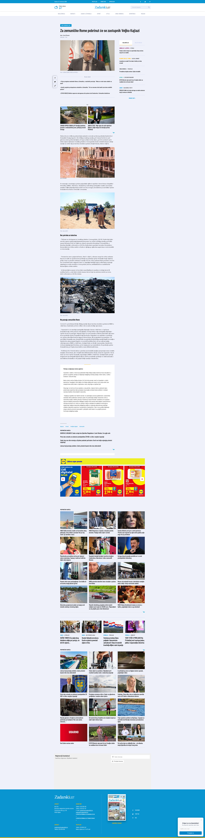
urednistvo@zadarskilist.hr (61, 827)
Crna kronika (119, 14)
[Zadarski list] (103, 7)
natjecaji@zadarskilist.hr (82, 812)
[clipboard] (55, 86)
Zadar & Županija (86, 14)
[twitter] (145, 1)
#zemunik (82, 426)
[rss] (150, 1)
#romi (67, 426)
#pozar (62, 426)
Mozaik (143, 14)
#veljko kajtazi (74, 426)
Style (108, 14)
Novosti (72, 14)
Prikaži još (132, 98)
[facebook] (140, 1)
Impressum (112, 1)
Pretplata (94, 1)
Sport (99, 14)
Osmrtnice (132, 14)
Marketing (103, 1)
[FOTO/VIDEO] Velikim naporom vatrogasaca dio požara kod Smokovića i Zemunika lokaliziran (85, 93)
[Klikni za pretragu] (149, 7)
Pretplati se (190, 833)
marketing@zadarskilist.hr (86, 810)
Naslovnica (61, 14)
